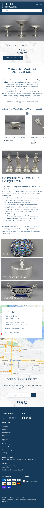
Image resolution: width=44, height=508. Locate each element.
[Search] (40, 11)
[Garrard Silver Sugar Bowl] (15, 128)
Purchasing (6, 444)
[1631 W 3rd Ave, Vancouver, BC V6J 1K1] (22, 340)
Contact (5, 426)
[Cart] (37, 5)
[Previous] (36, 63)
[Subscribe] (33, 395)
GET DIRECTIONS (12, 332)
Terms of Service (8, 447)
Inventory (5, 435)
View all (39, 109)
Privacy (4, 453)
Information (6, 432)
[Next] (40, 63)
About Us (5, 429)
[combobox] (22, 11)
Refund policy (7, 450)
